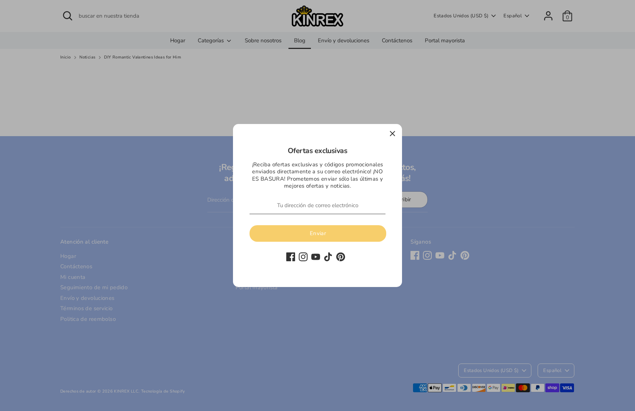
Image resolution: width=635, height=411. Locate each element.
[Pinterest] (340, 256)
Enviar (318, 233)
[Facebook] (290, 256)
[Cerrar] (392, 133)
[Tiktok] (328, 256)
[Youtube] (315, 256)
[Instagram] (303, 256)
